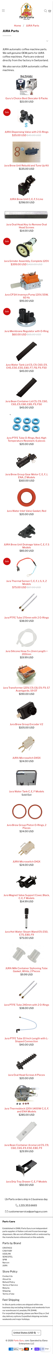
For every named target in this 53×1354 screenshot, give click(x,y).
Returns (5, 1288)
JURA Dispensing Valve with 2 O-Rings (26, 131)
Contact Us (7, 1276)
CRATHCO (7, 1248)
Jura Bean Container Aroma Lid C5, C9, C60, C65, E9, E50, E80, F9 (26, 1146)
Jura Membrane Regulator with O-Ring (26, 331)
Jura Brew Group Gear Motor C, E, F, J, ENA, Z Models (26, 476)
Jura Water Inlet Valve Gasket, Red (26, 510)
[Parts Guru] (26, 11)
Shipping (6, 1291)
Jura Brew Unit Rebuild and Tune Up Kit (26, 165)
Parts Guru (19, 1340)
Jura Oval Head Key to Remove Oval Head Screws (26, 226)
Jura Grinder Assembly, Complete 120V (26, 261)
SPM (4, 1259)
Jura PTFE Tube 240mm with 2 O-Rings (26, 1004)
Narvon (5, 1262)
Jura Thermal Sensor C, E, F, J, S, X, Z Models (26, 582)
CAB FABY (7, 1251)
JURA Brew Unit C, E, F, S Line (26, 199)
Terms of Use (8, 1294)
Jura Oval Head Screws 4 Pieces (26, 1074)
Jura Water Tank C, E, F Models (26, 791)
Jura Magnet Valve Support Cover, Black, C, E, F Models (27, 897)
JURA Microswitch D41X (26, 861)
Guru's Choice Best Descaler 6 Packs (26, 98)
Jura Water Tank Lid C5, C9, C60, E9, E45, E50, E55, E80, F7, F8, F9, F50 (26, 366)
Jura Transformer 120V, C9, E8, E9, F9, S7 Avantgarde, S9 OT (26, 689)
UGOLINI (6, 1254)
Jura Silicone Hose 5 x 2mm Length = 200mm (27, 653)
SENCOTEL (7, 1257)
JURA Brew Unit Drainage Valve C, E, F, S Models (26, 546)
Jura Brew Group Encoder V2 (26, 724)
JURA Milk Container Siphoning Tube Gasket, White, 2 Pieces (26, 970)
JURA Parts (32, 25)
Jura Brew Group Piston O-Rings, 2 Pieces (26, 826)
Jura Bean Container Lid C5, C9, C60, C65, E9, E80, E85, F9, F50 (26, 403)
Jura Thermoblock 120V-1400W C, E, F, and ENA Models (26, 1110)
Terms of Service (10, 1285)
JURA (5, 1265)
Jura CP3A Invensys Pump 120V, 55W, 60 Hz (26, 296)
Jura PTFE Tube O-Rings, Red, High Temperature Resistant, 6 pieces (26, 439)
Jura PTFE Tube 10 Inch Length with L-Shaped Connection (26, 1040)
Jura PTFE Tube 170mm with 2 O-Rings (26, 617)
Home (17, 25)
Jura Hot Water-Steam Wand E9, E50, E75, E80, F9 (26, 933)
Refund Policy (8, 1282)
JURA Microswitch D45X (26, 757)
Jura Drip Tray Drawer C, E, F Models (26, 1181)
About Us (6, 1279)
